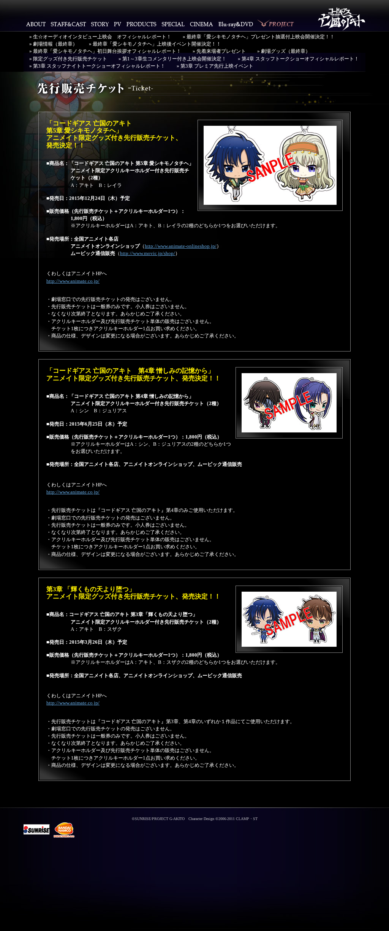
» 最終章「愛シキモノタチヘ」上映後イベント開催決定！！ (155, 44)
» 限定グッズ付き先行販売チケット (68, 59)
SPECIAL (173, 24)
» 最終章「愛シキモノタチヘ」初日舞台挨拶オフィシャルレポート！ (105, 51)
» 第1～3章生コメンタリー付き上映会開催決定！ (172, 59)
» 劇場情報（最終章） (53, 44)
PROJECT (276, 24)
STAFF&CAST (68, 24)
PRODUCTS (141, 24)
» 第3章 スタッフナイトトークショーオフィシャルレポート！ (97, 66)
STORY (100, 24)
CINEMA (201, 24)
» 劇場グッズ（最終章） (283, 51)
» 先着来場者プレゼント (219, 51)
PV (117, 24)
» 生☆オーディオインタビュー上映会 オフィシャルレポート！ (100, 37)
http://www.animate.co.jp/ (73, 281)
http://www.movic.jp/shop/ (147, 253)
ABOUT (36, 24)
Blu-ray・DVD (236, 24)
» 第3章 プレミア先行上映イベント (215, 66)
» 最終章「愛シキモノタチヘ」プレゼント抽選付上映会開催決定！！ (259, 37)
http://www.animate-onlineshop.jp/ (181, 246)
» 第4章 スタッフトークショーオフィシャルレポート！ (298, 59)
